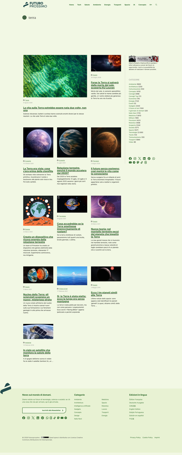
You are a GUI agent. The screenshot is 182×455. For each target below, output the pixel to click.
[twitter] (139, 158)
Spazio (127, 5)
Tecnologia (62, 216)
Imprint (157, 437)
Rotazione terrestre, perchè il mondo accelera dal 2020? (71, 170)
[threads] (145, 162)
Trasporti (117, 5)
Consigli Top (133, 96)
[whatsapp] (153, 158)
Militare (131, 118)
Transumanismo (135, 137)
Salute (87, 5)
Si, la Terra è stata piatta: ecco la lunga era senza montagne (71, 299)
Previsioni (96, 161)
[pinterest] (149, 158)
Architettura (133, 87)
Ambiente (97, 5)
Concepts (142, 5)
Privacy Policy (135, 437)
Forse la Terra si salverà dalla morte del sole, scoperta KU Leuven (105, 85)
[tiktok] (141, 162)
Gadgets (132, 106)
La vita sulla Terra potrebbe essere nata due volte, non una (54, 109)
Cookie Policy (147, 437)
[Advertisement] (91, 34)
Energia (107, 5)
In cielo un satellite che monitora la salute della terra (37, 353)
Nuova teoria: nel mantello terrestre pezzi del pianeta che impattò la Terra (105, 233)
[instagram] (134, 158)
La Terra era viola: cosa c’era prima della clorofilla (38, 170)
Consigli (132, 94)
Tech (79, 5)
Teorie (27, 100)
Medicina (132, 116)
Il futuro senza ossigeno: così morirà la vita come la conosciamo (105, 171)
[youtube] (130, 162)
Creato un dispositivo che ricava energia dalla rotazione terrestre (38, 239)
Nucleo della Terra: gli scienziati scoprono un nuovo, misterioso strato (37, 297)
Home (71, 5)
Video (131, 142)
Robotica (132, 123)
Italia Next (132, 113)
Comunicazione (134, 89)
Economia (132, 99)
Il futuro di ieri (63, 288)
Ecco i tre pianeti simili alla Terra (104, 294)
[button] (156, 4)
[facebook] (130, 158)
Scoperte (28, 161)
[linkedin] (144, 158)
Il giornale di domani (136, 111)
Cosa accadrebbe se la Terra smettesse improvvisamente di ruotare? (70, 227)
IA (134, 5)
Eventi (131, 103)
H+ (151, 5)
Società (132, 128)
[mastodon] (137, 162)
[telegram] (134, 162)
